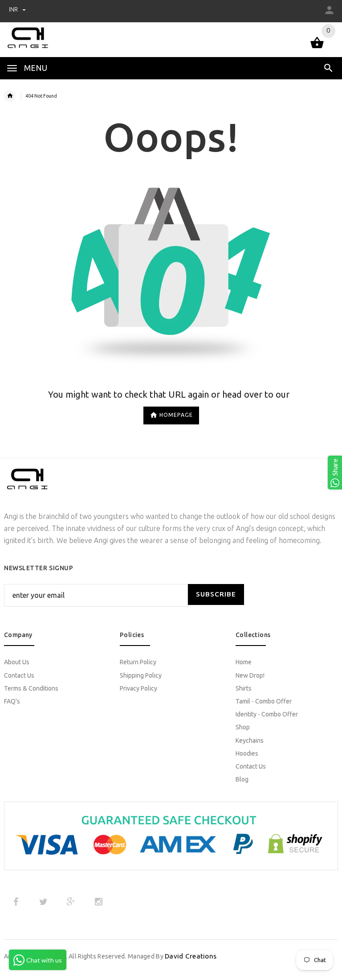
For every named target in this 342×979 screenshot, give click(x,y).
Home (244, 662)
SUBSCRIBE (216, 594)
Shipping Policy (141, 675)
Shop (243, 727)
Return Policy (138, 662)
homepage (176, 415)
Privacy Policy (138, 688)
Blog (242, 779)
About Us (16, 662)
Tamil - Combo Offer (264, 701)
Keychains (250, 740)
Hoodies (247, 753)
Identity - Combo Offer (267, 714)
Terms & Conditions (31, 688)
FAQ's (12, 701)
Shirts (244, 688)
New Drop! (250, 675)
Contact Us (19, 675)
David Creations (190, 956)
